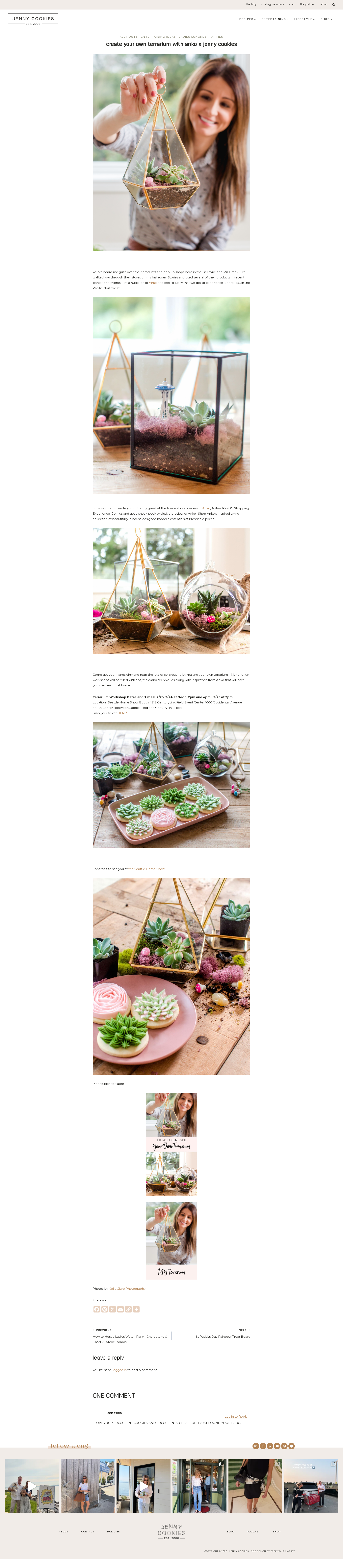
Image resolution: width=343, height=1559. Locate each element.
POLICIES (113, 1531)
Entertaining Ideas (158, 37)
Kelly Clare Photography (127, 1288)
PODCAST (253, 1531)
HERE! (122, 713)
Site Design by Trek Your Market (273, 1551)
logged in (120, 1370)
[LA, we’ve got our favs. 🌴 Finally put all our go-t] (88, 1486)
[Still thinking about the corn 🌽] (199, 1486)
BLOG (230, 1531)
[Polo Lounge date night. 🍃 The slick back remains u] (255, 1486)
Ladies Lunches (193, 37)
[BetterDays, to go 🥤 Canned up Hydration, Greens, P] (144, 1486)
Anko (153, 283)
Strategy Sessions (272, 4)
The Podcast (308, 4)
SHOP (276, 1531)
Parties (216, 37)
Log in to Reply (236, 1416)
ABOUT (63, 1531)
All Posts (129, 37)
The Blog (251, 4)
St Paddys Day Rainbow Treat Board (223, 1334)
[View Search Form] (333, 4)
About (324, 4)
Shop (292, 4)
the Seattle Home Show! (147, 869)
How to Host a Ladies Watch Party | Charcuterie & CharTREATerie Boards (130, 1336)
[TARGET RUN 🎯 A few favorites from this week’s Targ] (311, 1486)
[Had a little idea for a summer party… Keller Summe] (32, 1486)
